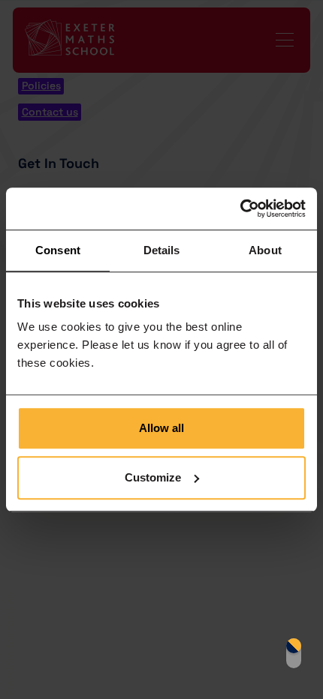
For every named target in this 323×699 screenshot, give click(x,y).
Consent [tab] (57, 250)
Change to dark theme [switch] (293, 653)
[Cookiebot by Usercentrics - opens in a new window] (240, 208)
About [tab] (265, 250)
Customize (153, 477)
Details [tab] (161, 250)
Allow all (161, 428)
